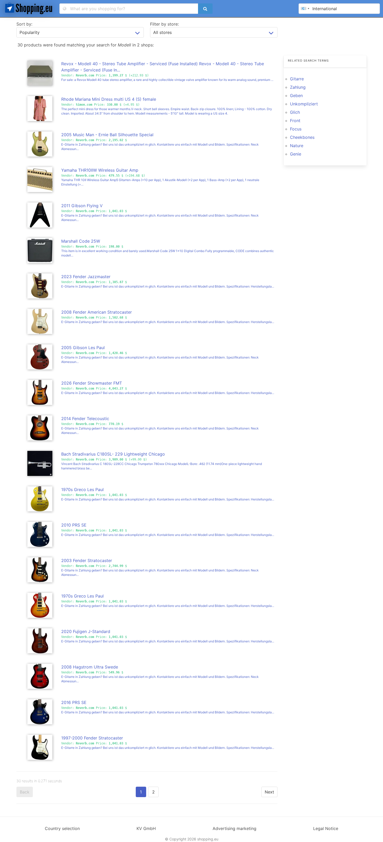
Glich (295, 112)
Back (24, 792)
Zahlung (298, 87)
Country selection (62, 828)
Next (269, 792)
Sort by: (24, 24)
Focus (295, 129)
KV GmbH (146, 828)
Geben (296, 95)
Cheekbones (302, 137)
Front (295, 120)
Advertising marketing (234, 828)
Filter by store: (164, 24)
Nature (296, 145)
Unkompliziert (304, 103)
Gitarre (297, 78)
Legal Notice (325, 828)
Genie (295, 154)
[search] (205, 8)
